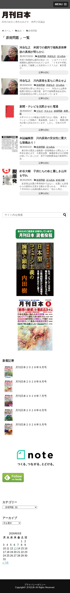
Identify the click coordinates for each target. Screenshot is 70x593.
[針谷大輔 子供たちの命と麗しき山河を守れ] (10, 177)
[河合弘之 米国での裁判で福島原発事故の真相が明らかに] (10, 53)
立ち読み (61, 56)
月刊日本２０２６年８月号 (31, 381)
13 (15, 548)
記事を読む (44, 72)
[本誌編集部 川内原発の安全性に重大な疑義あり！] (10, 144)
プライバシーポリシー (35, 584)
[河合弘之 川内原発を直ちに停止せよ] (10, 86)
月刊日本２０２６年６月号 (31, 410)
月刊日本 (30, 587)
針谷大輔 (60, 180)
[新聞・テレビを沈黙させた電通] (10, 112)
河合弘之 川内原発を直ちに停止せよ (44, 80)
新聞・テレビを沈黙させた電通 (39, 106)
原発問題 (42, 56)
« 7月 (5, 562)
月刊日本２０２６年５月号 (31, 424)
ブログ (39, 111)
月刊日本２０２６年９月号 (31, 367)
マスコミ (48, 111)
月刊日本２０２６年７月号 (31, 396)
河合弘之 (51, 56)
